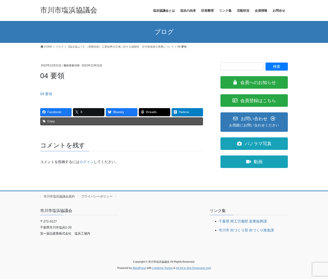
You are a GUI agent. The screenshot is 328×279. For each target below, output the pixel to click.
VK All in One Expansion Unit (193, 268)
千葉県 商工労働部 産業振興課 (243, 221)
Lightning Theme (162, 268)
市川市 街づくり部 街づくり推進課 (246, 230)
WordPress (139, 268)
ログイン (86, 162)
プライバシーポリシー (96, 196)
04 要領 (46, 94)
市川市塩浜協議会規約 (59, 196)
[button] (254, 82)
